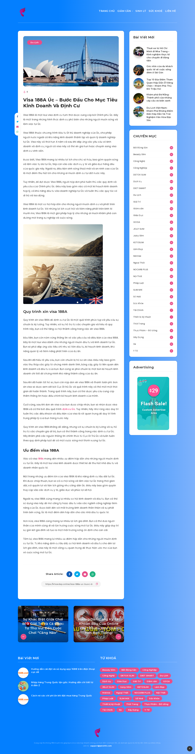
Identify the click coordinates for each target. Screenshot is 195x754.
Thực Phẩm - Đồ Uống (156, 704)
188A (41, 458)
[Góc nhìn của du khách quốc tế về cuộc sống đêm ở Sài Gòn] (138, 70)
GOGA (136, 222)
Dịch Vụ (137, 181)
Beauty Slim (139, 154)
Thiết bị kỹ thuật (142, 316)
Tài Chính (138, 310)
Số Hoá (137, 296)
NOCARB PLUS (140, 269)
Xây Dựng (138, 337)
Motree (137, 255)
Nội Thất (137, 276)
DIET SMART (139, 188)
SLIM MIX (137, 289)
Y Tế (135, 350)
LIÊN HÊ (170, 11)
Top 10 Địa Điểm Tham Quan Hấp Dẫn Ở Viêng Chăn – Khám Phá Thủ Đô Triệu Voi (160, 84)
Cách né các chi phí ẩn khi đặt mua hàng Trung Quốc (61, 695)
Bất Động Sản (140, 147)
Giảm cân (138, 208)
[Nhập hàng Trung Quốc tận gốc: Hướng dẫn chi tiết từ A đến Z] (23, 686)
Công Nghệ (139, 161)
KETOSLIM (138, 242)
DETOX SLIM (139, 174)
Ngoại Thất (139, 262)
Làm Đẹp (138, 249)
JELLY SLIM (138, 228)
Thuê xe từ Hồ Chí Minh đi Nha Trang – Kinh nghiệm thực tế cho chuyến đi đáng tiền (158, 54)
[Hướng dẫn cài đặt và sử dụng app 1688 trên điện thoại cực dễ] (23, 673)
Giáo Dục (138, 215)
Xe (134, 344)
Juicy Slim (138, 235)
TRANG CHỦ (107, 11)
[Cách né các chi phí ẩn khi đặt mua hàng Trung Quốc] (23, 699)
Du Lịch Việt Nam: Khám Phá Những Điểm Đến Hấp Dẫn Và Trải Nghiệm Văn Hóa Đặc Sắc (160, 114)
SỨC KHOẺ (155, 11)
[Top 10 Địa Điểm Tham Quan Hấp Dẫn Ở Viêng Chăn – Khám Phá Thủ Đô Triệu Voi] (138, 83)
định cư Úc (68, 409)
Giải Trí (137, 201)
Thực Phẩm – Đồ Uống (145, 330)
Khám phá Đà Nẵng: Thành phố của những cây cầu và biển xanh (159, 97)
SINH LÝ (140, 11)
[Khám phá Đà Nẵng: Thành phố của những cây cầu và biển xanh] (138, 98)
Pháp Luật (138, 283)
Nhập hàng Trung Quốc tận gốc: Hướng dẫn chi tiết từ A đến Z (62, 684)
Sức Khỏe (138, 303)
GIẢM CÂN (124, 11)
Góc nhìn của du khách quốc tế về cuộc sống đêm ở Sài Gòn (160, 69)
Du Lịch (35, 42)
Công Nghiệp (140, 167)
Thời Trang (139, 323)
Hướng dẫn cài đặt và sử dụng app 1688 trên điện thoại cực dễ (63, 670)
